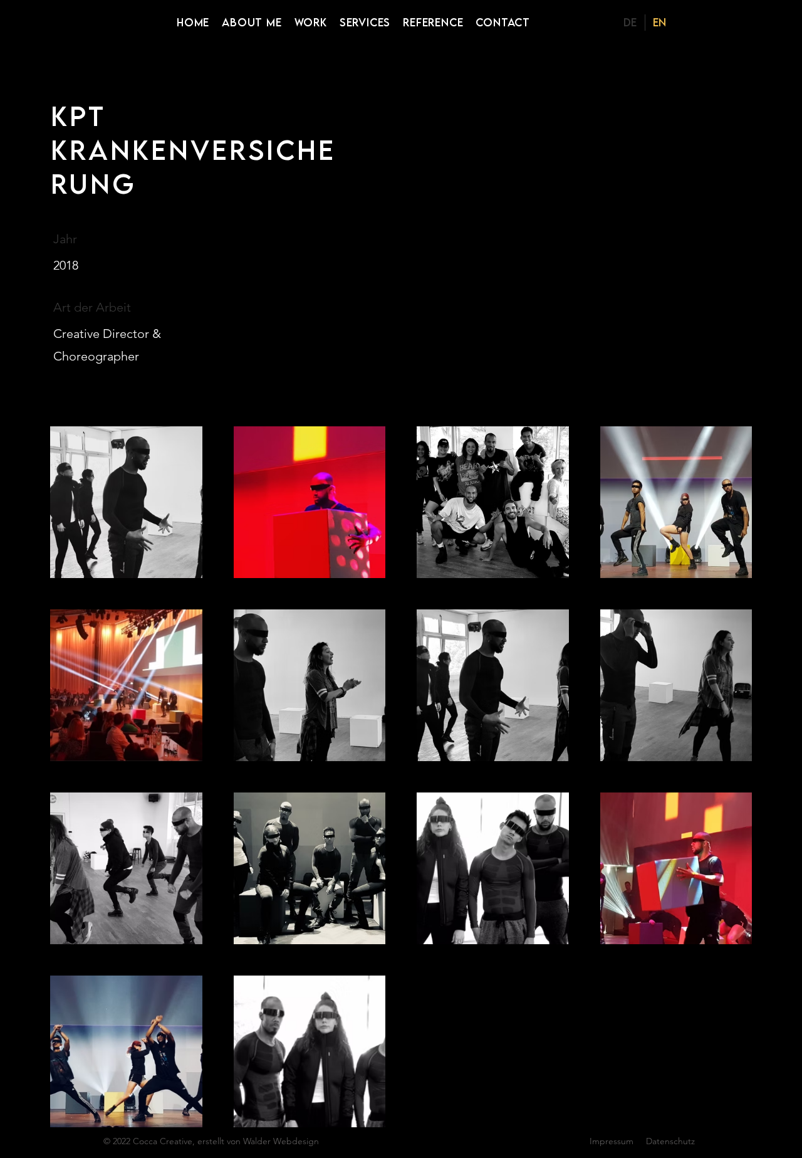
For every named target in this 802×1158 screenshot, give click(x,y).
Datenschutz (670, 1141)
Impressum (611, 1141)
